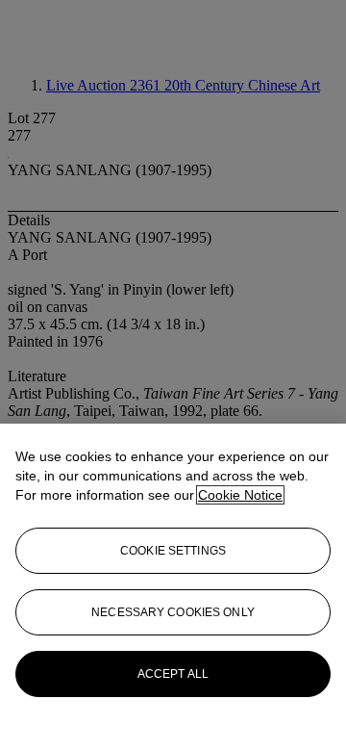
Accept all (173, 674)
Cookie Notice (240, 495)
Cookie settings (173, 550)
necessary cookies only (173, 612)
